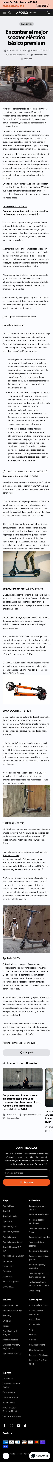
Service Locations (37, 1345)
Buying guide (26, 24)
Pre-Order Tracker (10, 1397)
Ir (6, 1211)
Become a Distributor (38, 1355)
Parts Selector (9, 1392)
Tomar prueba (9, 1266)
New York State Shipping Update (10, 1409)
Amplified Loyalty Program (10, 1333)
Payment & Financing (12, 1310)
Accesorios (8, 1276)
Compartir (28, 1052)
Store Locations (36, 1350)
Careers (32, 1340)
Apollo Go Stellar (10, 1216)
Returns (6, 1326)
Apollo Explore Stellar (12, 1242)
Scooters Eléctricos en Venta (39, 1230)
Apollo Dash (8, 1206)
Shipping (7, 1321)
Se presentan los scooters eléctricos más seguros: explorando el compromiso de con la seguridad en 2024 (22, 1102)
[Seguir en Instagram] (11, 1425)
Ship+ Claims (9, 1402)
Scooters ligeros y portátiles (37, 1266)
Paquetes (7, 1271)
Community (34, 1324)
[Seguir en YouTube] (18, 1425)
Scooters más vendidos (39, 1237)
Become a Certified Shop (37, 1362)
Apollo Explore (9, 1237)
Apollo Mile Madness (12, 1353)
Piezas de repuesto (11, 1281)
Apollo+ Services (10, 1305)
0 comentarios (41, 55)
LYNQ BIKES (8, 1287)
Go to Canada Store (12, 1416)
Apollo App (34, 1319)
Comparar (7, 1261)
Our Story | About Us (38, 1305)
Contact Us (8, 1378)
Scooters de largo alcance (37, 1244)
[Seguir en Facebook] (4, 1425)
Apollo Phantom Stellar (13, 1256)
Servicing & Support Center (12, 1385)
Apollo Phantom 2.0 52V (12, 1249)
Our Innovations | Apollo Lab (36, 1312)
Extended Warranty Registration (11, 1346)
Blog (31, 1329)
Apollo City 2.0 (9, 1227)
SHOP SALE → (43, 6)
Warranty (7, 1316)
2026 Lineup (34, 1291)
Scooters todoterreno (38, 1251)
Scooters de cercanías (39, 1215)
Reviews (32, 1334)
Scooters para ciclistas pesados (39, 1258)
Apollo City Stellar (11, 1232)
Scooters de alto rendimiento (36, 1222)
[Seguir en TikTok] (25, 1425)
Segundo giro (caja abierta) (37, 1208)
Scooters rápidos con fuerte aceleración (38, 1275)
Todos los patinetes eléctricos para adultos (39, 1284)
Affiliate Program (10, 1340)
